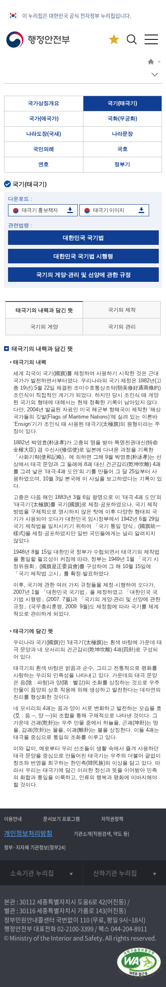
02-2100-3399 (75, 928)
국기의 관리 (122, 327)
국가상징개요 (43, 103)
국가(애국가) (43, 118)
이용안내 (13, 819)
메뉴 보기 (154, 74)
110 (85, 919)
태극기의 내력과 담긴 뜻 (44, 310)
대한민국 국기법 (83, 237)
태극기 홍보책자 (40, 210)
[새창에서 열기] (139, 964)
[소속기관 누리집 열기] (41, 872)
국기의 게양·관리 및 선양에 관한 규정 (83, 274)
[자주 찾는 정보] (113, 40)
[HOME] (150, 62)
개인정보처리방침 (28, 833)
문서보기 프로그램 (61, 819)
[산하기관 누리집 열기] (124, 872)
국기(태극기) (122, 103)
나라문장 (122, 134)
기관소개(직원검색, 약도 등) (101, 833)
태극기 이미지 (108, 210)
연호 (43, 164)
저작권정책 (112, 819)
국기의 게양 (44, 327)
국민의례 (43, 149)
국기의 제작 (122, 310)
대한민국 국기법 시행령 (83, 256)
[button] (132, 39)
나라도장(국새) (43, 134)
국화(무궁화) (122, 118)
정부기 (122, 164)
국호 (122, 149)
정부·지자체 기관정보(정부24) (35, 847)
